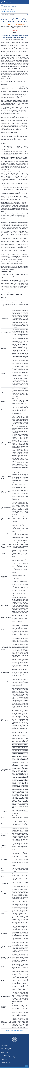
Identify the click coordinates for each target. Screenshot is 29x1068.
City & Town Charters (6, 1055)
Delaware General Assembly (8, 1057)
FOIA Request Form (5, 1064)
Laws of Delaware (5, 1054)
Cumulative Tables (5, 1061)
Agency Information (6, 1045)
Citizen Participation (6, 1062)
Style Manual (4, 1059)
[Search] (27, 14)
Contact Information (6, 1047)
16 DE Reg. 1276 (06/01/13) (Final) (14, 1030)
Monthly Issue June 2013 (7, 10)
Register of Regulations (6, 1048)
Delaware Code (4, 1052)
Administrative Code (6, 1050)
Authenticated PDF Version (7, 11)
